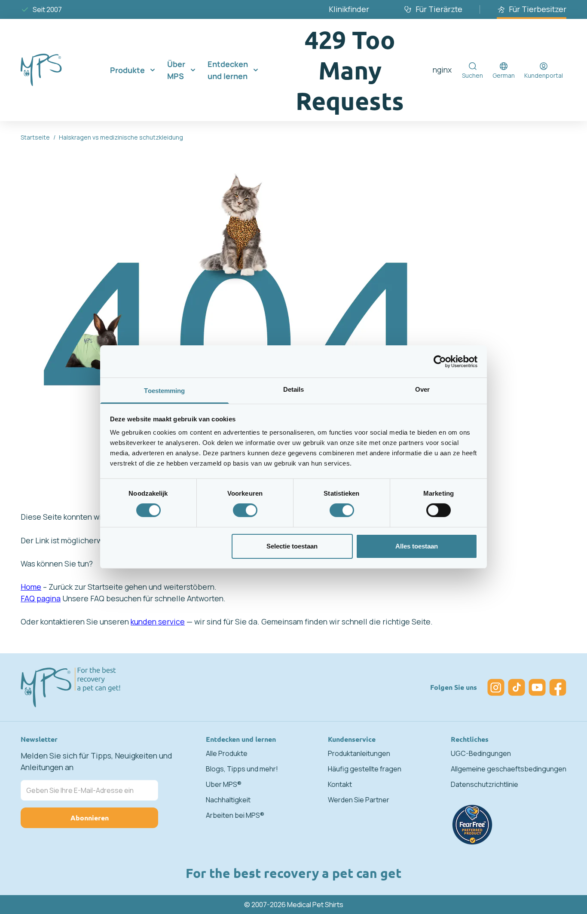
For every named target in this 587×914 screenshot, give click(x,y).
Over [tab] (422, 389)
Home (31, 587)
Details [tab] (293, 389)
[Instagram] (495, 687)
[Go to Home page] (55, 70)
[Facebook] (557, 687)
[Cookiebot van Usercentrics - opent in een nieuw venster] (439, 361)
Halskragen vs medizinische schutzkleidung (121, 137)
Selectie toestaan (292, 546)
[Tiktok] (516, 687)
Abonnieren (89, 817)
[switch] (245, 510)
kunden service (158, 621)
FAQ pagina (41, 598)
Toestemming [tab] (164, 390)
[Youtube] (537, 687)
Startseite (35, 137)
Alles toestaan (416, 546)
